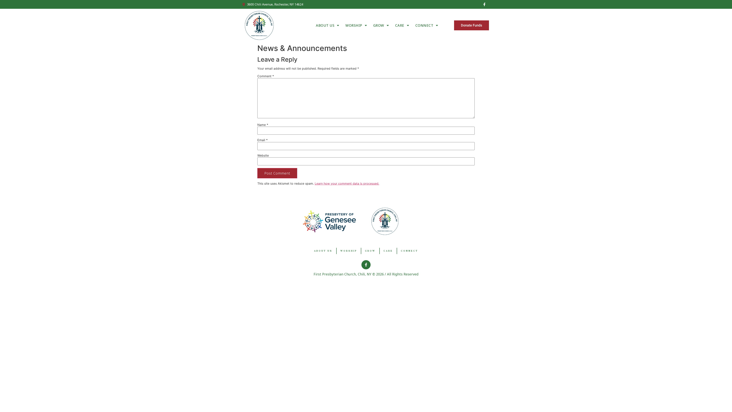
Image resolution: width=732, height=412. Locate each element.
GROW (378, 25)
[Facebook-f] (484, 4)
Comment (265, 76)
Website (263, 155)
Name (262, 124)
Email (262, 140)
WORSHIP (353, 25)
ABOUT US (325, 25)
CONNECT (424, 25)
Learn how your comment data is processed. (347, 183)
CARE (399, 25)
